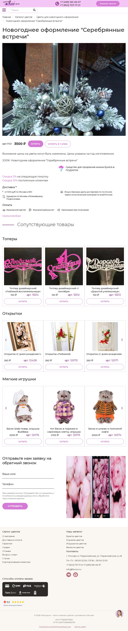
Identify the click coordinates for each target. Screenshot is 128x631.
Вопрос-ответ (9, 554)
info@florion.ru (73, 569)
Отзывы (6, 551)
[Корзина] (117, 10)
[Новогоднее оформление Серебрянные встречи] (64, 89)
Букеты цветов (74, 536)
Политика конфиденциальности (55, 626)
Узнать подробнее (11, 216)
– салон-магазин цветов (63, 615)
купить (23, 301)
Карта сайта (80, 626)
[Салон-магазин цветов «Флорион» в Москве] (11, 3)
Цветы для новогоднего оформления (57, 17)
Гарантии (7, 543)
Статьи (6, 558)
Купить (35, 144)
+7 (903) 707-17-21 (70, 5)
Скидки (6, 547)
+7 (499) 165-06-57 (70, 2)
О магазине (8, 536)
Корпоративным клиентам (16, 562)
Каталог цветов (23, 17)
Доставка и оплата (12, 540)
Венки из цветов (75, 547)
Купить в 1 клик (57, 144)
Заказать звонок (108, 4)
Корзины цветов (75, 540)
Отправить (15, 506)
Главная (6, 17)
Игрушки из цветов (76, 543)
